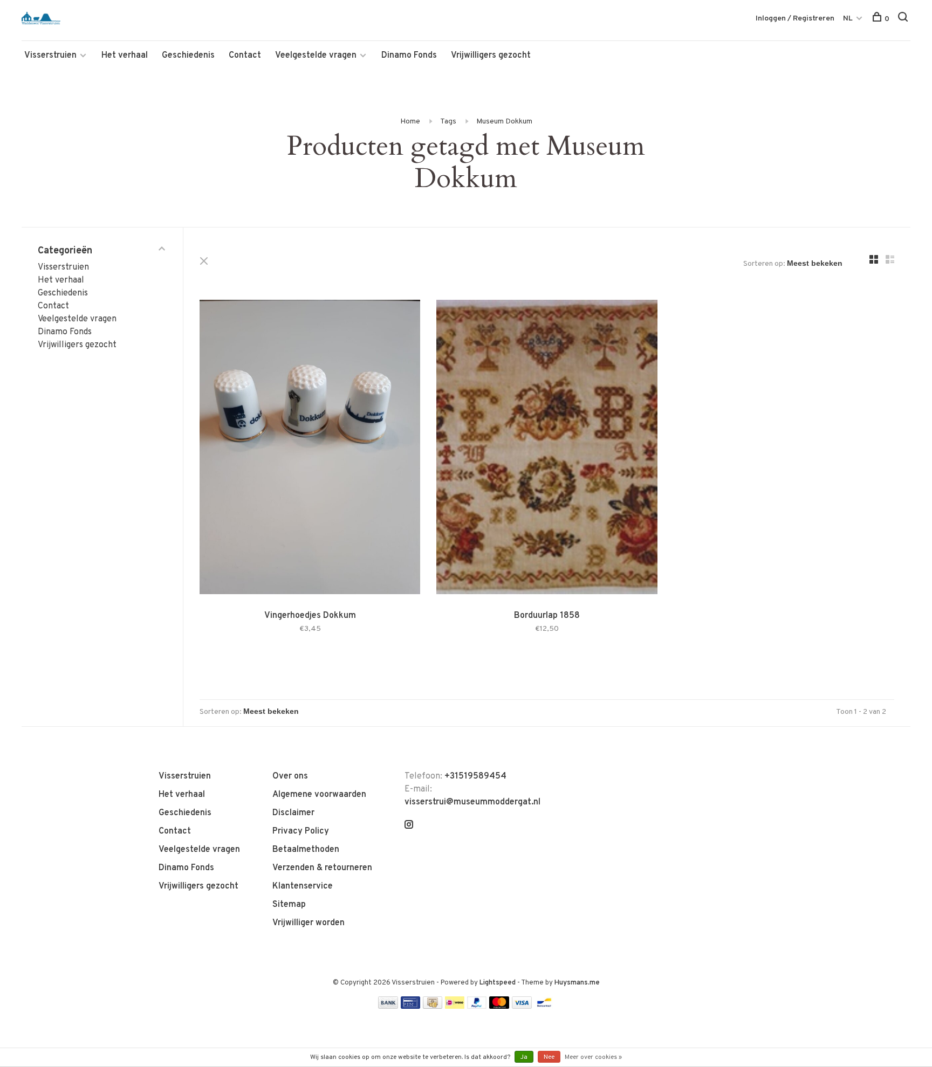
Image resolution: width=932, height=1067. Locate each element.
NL (848, 18)
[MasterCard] (499, 1006)
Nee (549, 1057)
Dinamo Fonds (409, 55)
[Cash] (432, 1006)
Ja (523, 1057)
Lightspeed (497, 983)
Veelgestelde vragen (316, 55)
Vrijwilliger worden (308, 923)
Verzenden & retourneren (322, 868)
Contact (245, 55)
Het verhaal (124, 55)
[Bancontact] (544, 1006)
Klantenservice (302, 886)
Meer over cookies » (593, 1057)
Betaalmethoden (305, 849)
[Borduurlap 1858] (546, 449)
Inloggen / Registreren (795, 18)
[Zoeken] (904, 19)
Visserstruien (50, 55)
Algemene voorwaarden (319, 794)
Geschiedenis (188, 55)
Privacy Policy (300, 831)
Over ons (290, 776)
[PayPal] (477, 1006)
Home (410, 121)
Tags (448, 121)
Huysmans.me (577, 983)
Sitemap (289, 904)
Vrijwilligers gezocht (491, 55)
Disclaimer (293, 813)
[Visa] (522, 1006)
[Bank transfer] (388, 1006)
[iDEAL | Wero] (454, 1006)
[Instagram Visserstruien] (409, 826)
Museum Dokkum (504, 121)
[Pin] (410, 1006)
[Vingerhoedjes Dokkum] (310, 449)
